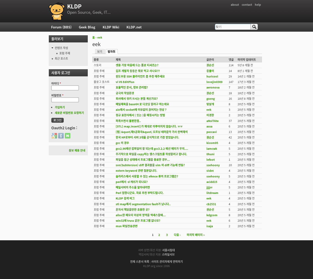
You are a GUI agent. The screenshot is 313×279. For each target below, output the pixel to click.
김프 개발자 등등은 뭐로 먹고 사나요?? (138, 71)
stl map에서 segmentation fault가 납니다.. (143, 204)
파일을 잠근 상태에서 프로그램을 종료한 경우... (143, 159)
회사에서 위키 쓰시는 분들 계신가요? (137, 98)
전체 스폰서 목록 (139, 261)
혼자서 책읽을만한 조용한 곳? (132, 209)
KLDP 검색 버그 (125, 198)
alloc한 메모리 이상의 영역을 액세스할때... (141, 215)
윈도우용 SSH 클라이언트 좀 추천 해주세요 (140, 76)
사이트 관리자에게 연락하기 (167, 261)
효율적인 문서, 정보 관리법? (132, 87)
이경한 (210, 115)
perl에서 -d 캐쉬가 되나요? (132, 182)
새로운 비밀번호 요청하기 (69, 113)
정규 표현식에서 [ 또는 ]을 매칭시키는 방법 (140, 115)
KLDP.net (134, 27)
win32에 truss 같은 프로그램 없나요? (138, 220)
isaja (209, 226)
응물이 (210, 71)
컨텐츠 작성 (61, 48)
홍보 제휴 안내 (77, 150)
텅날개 (210, 104)
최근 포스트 (61, 58)
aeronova (213, 87)
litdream (212, 193)
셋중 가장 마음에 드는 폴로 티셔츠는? (137, 65)
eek (99, 37)
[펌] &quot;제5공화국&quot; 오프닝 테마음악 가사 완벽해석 (152, 132)
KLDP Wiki (111, 27)
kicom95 (212, 143)
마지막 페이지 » (196, 235)
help (258, 4)
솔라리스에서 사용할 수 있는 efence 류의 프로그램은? (147, 176)
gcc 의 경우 (122, 143)
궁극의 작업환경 (125, 93)
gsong (210, 98)
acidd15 (211, 182)
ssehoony (213, 165)
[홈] (57, 11)
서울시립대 (168, 250)
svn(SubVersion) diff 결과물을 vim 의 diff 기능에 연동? (150, 165)
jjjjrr (209, 187)
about (235, 4)
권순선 (210, 65)
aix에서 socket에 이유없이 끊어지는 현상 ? (141, 109)
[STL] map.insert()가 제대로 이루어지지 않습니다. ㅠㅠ (149, 126)
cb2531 (211, 204)
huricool (212, 76)
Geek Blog (87, 27)
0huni (210, 154)
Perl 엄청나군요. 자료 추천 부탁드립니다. (140, 193)
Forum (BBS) (61, 27)
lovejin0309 (214, 82)
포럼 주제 (64, 53)
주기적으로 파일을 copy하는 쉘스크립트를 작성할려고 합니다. (151, 154)
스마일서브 (168, 254)
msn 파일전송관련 (126, 226)
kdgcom (211, 215)
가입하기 (60, 107)
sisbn (210, 170)
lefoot (210, 159)
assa (209, 126)
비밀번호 (57, 95)
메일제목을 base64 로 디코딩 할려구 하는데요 (142, 104)
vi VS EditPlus (125, 82)
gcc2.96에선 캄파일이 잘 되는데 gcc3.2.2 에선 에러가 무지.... (152, 148)
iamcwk (211, 148)
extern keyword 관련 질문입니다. (136, 170)
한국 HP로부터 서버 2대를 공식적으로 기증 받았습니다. (147, 137)
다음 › (177, 235)
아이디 (56, 83)
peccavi (211, 132)
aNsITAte (212, 121)
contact (247, 4)
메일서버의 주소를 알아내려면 (133, 187)
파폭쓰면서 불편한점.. (128, 121)
